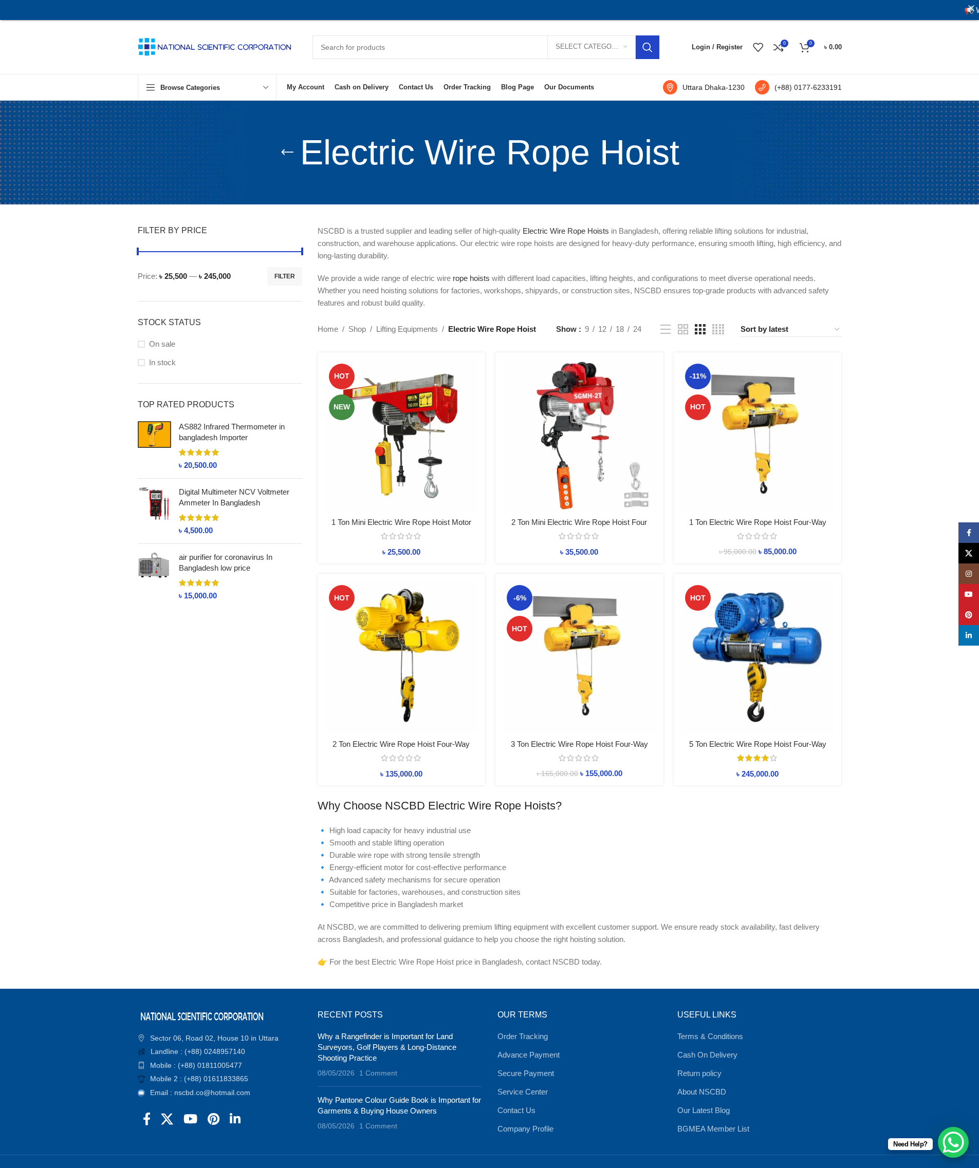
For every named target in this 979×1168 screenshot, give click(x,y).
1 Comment (378, 1073)
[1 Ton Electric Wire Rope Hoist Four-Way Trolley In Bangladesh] (757, 436)
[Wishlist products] (758, 47)
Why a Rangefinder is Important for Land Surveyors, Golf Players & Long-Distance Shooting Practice (387, 1047)
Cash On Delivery (707, 1054)
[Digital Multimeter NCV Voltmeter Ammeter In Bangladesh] (154, 511)
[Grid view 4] (718, 329)
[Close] (971, 8)
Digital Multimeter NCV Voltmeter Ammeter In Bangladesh (234, 497)
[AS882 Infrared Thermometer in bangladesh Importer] (154, 445)
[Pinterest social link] (213, 1120)
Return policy (699, 1073)
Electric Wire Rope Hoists (566, 231)
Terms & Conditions (710, 1036)
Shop (357, 329)
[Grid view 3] (700, 329)
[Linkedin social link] (235, 1120)
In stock (162, 362)
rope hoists (471, 278)
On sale (162, 344)
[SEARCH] (647, 47)
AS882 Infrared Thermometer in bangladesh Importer (232, 432)
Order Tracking (522, 1036)
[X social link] (167, 1120)
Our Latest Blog (703, 1110)
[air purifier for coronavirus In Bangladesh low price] (154, 576)
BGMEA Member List (713, 1128)
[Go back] (287, 152)
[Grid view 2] (683, 329)
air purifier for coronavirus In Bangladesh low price (225, 562)
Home (328, 329)
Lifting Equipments (407, 329)
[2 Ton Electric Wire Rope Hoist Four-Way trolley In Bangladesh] (401, 657)
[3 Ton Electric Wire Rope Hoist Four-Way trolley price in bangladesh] (579, 657)
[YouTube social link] (190, 1120)
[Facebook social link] (147, 1120)
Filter (284, 276)
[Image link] (202, 1015)
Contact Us (516, 1110)
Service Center (522, 1091)
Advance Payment (528, 1054)
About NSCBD (701, 1091)
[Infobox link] (704, 87)
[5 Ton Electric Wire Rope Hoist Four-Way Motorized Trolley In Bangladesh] (757, 657)
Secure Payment (525, 1073)
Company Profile (525, 1128)
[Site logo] (215, 46)
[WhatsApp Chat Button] (953, 1142)
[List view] (665, 329)
